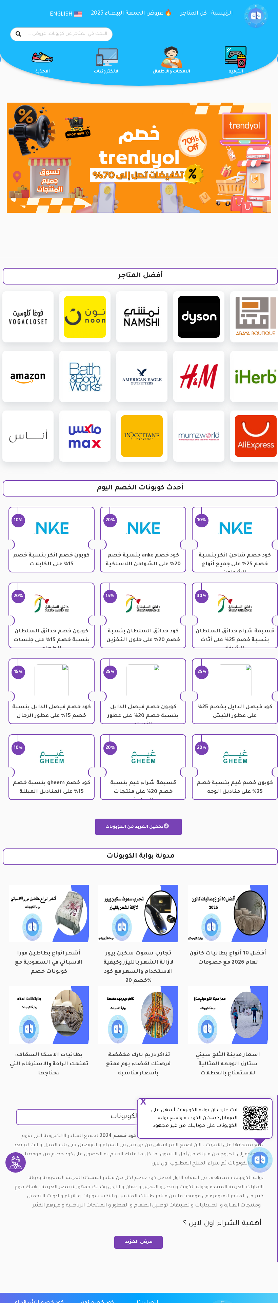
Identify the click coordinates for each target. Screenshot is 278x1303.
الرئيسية (222, 13)
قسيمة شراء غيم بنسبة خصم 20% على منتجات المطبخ (143, 791)
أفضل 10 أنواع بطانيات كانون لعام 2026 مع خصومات (228, 958)
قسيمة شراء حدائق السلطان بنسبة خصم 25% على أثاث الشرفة (235, 640)
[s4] (139, 158)
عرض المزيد (138, 1242)
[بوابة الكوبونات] (256, 16)
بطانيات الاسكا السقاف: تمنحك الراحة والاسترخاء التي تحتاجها (49, 1060)
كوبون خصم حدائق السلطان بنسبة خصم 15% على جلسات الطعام (51, 640)
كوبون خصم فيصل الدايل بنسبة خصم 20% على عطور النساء (143, 716)
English (62, 15)
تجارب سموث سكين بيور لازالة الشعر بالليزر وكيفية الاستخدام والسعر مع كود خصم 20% (138, 959)
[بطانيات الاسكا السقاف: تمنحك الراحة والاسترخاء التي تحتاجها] (49, 1015)
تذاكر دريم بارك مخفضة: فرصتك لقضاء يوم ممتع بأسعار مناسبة (138, 1060)
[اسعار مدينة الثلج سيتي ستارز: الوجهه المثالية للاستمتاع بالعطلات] (228, 1015)
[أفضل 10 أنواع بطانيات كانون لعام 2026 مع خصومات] (228, 914)
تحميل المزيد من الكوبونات (134, 827)
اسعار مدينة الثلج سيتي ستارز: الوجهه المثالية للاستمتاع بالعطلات (228, 1060)
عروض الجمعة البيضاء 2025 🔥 (131, 13)
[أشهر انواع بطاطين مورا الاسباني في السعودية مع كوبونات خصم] (49, 914)
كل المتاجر (194, 13)
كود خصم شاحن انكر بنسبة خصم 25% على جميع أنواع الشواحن (235, 564)
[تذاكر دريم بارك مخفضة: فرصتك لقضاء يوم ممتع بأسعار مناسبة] (138, 1015)
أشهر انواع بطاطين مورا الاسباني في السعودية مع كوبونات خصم (49, 959)
